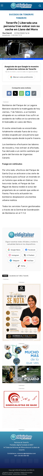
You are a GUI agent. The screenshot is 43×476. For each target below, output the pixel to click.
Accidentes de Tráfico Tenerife (18, 276)
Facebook (31, 250)
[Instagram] (13, 461)
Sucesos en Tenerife (21, 14)
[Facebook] (7, 461)
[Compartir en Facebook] (9, 93)
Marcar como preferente (23, 77)
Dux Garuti (7, 33)
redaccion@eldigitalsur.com (26, 453)
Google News (15, 250)
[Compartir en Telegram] (27, 93)
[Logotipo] (21, 5)
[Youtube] (36, 461)
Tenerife (21, 18)
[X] (30, 461)
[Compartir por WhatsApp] (21, 93)
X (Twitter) (30, 255)
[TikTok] (24, 461)
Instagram (15, 255)
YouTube (30, 261)
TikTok (23, 266)
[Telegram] (18, 461)
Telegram (16, 261)
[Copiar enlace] (33, 93)
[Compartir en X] (15, 93)
